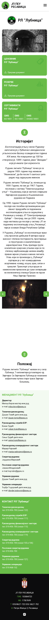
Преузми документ (16, 72)
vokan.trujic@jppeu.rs (17, 429)
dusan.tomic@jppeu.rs (17, 418)
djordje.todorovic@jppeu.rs (19, 490)
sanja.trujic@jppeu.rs (17, 440)
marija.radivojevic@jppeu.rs (20, 452)
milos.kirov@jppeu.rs (17, 407)
